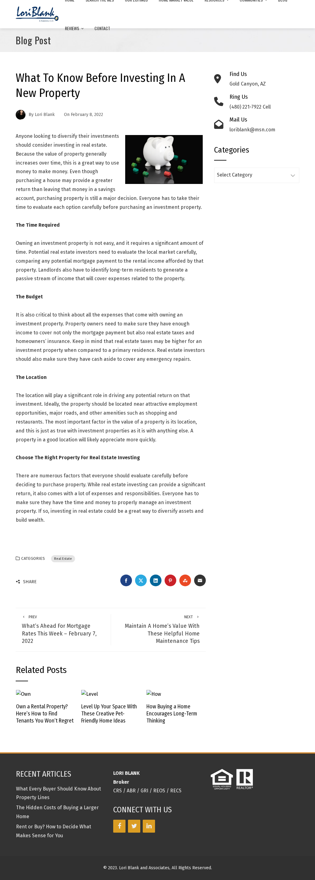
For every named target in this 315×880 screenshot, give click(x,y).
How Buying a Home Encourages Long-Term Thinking (171, 713)
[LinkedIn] (149, 826)
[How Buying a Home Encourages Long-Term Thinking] (153, 694)
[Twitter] (134, 826)
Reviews (72, 28)
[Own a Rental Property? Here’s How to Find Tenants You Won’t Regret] (23, 694)
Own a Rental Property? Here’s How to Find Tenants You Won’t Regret (45, 713)
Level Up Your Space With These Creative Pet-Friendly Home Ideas (109, 713)
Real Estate (63, 559)
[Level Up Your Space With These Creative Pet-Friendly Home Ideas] (89, 694)
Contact (102, 28)
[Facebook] (119, 826)
